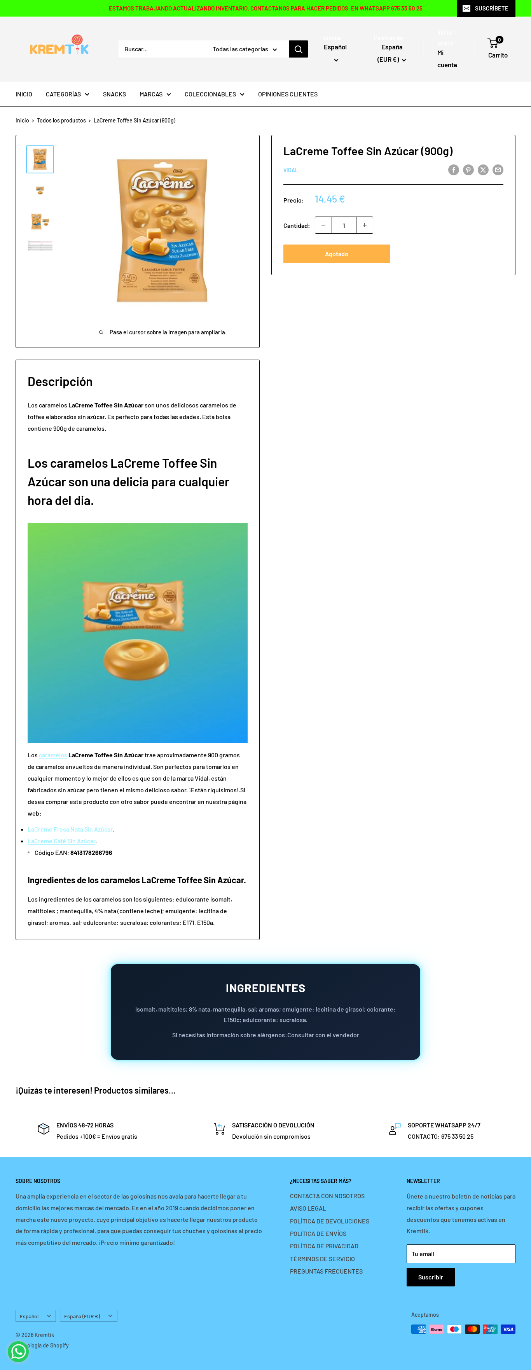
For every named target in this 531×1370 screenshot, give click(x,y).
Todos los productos (61, 120)
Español (29, 1316)
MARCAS (151, 94)
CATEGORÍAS (63, 94)
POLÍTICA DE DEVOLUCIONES (329, 1221)
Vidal (290, 170)
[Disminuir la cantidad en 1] (323, 225)
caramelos (53, 754)
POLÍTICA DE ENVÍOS (318, 1233)
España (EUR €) (82, 1316)
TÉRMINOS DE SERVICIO (322, 1258)
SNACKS (114, 94)
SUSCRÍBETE (491, 8)
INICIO (24, 94)
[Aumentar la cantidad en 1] (364, 225)
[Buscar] (298, 49)
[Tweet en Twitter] (483, 169)
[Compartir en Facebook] (453, 169)
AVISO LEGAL (308, 1208)
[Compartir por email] (498, 169)
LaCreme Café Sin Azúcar (61, 840)
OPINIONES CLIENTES (288, 94)
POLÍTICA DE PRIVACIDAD (324, 1245)
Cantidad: (296, 225)
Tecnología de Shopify (42, 1345)
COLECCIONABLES (210, 94)
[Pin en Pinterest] (468, 169)
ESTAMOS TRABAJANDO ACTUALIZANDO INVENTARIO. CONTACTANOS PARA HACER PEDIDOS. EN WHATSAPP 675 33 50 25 (266, 8)
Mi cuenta (447, 59)
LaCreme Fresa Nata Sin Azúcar (70, 829)
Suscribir (430, 1277)
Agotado (336, 253)
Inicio (22, 120)
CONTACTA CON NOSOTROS (327, 1195)
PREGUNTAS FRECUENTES (326, 1271)
